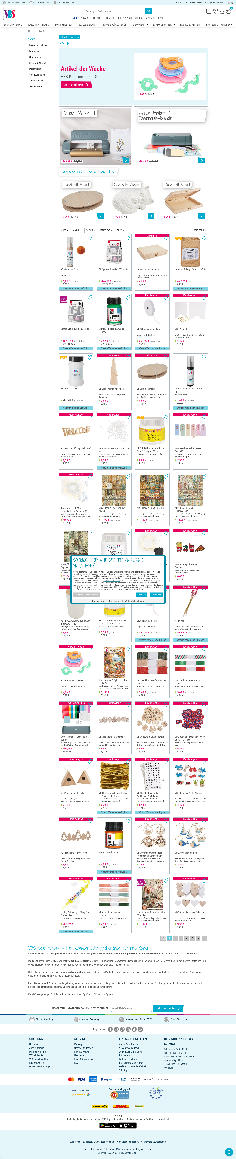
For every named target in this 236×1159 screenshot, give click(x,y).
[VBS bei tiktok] (134, 1029)
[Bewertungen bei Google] (80, 1092)
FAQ (76, 1062)
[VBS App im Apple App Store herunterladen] (127, 1125)
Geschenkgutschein (83, 1048)
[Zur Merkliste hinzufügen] (89, 238)
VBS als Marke (36, 1055)
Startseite (32, 31)
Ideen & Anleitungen (130, 18)
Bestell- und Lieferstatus (175, 1064)
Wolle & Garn (35, 86)
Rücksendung (125, 1055)
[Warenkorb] (228, 11)
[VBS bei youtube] (128, 1029)
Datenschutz (98, 600)
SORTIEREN (199, 230)
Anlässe (110, 18)
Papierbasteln (36, 68)
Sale (160, 18)
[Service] (209, 11)
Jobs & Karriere (36, 1048)
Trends (97, 18)
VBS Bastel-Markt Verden (41, 1059)
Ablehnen (141, 594)
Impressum (114, 600)
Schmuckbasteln (37, 74)
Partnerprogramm (37, 1051)
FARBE (63, 230)
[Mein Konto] (222, 11)
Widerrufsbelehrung (128, 1059)
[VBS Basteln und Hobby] (10, 13)
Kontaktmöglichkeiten (174, 1060)
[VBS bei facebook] (110, 1029)
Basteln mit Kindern (38, 45)
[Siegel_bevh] (119, 1094)
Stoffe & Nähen (36, 80)
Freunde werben (82, 1051)
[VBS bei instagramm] (116, 1029)
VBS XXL (84, 18)
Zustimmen (156, 594)
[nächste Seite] (204, 938)
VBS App (123, 1070)
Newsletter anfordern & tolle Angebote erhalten (81, 1008)
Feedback (168, 1067)
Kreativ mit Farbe (37, 62)
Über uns (33, 1044)
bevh (120, 1089)
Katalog (78, 1044)
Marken (150, 18)
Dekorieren (34, 51)
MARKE (76, 230)
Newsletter (79, 1055)
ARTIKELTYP (105, 230)
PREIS (119, 230)
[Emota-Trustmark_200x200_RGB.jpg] (156, 1092)
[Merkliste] (215, 11)
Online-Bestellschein (128, 1044)
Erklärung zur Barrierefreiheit (132, 1066)
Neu (75, 18)
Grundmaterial (36, 57)
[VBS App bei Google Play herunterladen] (108, 1125)
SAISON (89, 230)
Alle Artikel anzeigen (69, 37)
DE (232, 3)
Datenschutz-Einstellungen (132, 1062)
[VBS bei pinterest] (122, 1029)
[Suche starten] (148, 11)
